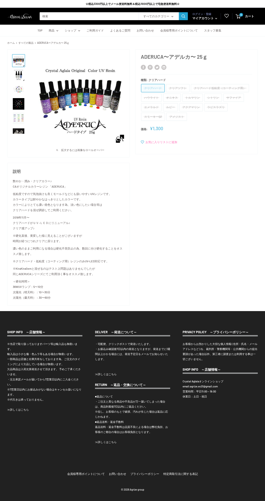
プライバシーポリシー (144, 473)
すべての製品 (26, 42)
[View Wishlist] (226, 17)
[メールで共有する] (163, 67)
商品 (51, 30)
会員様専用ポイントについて (179, 30)
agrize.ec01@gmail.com (204, 386)
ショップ (70, 30)
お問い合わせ (145, 30)
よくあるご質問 (120, 30)
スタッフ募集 (212, 30)
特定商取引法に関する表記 (180, 473)
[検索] (183, 16)
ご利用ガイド (95, 30)
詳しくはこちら (19, 409)
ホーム (11, 42)
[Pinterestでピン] (150, 67)
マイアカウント (203, 18)
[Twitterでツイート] (157, 67)
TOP (39, 30)
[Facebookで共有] (143, 67)
